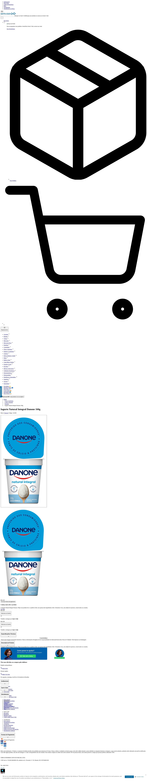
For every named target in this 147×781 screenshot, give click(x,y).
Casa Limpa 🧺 (7, 390)
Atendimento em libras (9, 8)
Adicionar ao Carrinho (6, 613)
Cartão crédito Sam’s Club (10, 697)
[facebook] (1, 768)
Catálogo (6, 703)
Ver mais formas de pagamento (8, 601)
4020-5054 (5, 668)
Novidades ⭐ (7, 386)
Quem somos (7, 702)
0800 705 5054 (6, 674)
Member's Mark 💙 (8, 387)
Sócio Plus (6, 3)
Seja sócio (6, 713)
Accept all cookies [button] (129, 776)
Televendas (6, 691)
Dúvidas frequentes (8, 703)
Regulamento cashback (9, 709)
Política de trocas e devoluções (11, 707)
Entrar (13, 29)
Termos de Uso (7, 726)
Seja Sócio (6, 20)
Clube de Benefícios (8, 4)
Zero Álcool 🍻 (7, 393)
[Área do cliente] (4, 22)
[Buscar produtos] (2, 18)
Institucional (7, 2)
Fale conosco (7, 699)
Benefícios (6, 714)
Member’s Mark (7, 715)
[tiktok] (2, 768)
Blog (5, 6)
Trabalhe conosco (8, 705)
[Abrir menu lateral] (2, 11)
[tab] (24, 461)
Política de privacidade (9, 728)
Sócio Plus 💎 (7, 389)
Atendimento (7, 7)
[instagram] (3, 768)
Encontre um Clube (8, 706)
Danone (6, 413)
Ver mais (3, 609)
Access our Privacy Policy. (59, 778)
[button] (139, 776)
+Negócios (6, 723)
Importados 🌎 (7, 392)
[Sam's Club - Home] (8, 14)
